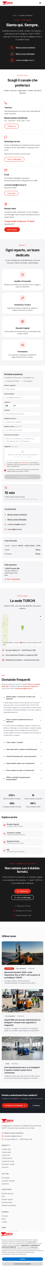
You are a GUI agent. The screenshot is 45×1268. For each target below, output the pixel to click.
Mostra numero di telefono (16, 118)
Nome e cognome (10, 385)
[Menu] (40, 3)
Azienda (7, 410)
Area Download (7, 1202)
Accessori (5, 1167)
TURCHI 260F (6, 1152)
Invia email (11, 193)
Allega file (11, 446)
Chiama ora (11, 126)
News (3, 1219)
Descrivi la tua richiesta (11, 435)
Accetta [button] (22, 1259)
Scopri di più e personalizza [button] (22, 1264)
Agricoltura (5, 1184)
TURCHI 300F (6, 1149)
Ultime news (9, 936)
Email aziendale (9, 394)
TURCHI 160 (6, 1155)
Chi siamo (5, 1216)
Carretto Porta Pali (8, 1161)
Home (14, 15)
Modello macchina (10, 418)
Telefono (7, 402)
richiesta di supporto (30, 686)
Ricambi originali (7, 1199)
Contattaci (36, 1105)
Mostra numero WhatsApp (17, 519)
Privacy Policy (24, 462)
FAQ (3, 1196)
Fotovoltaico (6, 1178)
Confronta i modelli (8, 1164)
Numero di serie (13, 426)
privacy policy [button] (32, 1241)
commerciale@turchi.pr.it (15, 185)
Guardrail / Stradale (8, 1181)
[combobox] (22, 422)
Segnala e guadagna (9, 1205)
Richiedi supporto (8, 1193)
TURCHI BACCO (7, 1158)
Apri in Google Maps (13, 579)
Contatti (4, 1222)
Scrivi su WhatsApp (14, 159)
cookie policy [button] (34, 1247)
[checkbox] (5, 464)
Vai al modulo (12, 230)
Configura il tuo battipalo (14, 1105)
